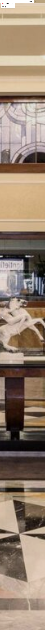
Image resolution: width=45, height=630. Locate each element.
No (5, 6)
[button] (30, 1)
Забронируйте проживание (40, 1)
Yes (3, 6)
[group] (22, 316)
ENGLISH (4, 3)
